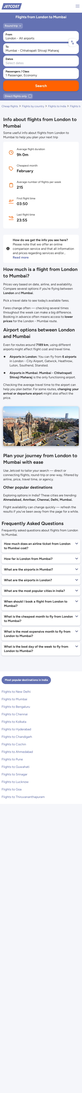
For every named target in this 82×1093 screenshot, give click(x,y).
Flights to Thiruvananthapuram (23, 797)
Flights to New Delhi (16, 692)
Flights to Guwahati (15, 767)
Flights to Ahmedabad (17, 752)
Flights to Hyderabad (16, 729)
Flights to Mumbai (14, 699)
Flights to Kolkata (14, 722)
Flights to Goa (11, 789)
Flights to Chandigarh (17, 737)
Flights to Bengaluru (16, 707)
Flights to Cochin (14, 744)
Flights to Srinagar (14, 774)
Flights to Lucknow (15, 782)
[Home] (12, 6)
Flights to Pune (12, 759)
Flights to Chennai (15, 714)
